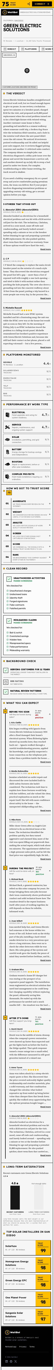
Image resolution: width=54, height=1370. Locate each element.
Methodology (10, 1347)
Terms (31, 1347)
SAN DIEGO (19, 20)
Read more (45, 249)
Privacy (22, 1347)
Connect (40, 4)
